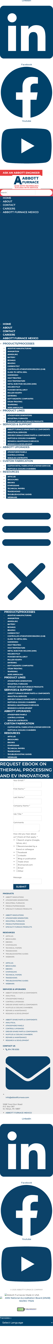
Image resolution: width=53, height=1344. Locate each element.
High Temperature (16, 381)
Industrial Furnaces (17, 418)
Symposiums (13, 485)
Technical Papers (16, 488)
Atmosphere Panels (17, 452)
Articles (11, 477)
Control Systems (15, 455)
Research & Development (19, 444)
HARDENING (12, 375)
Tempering (12, 405)
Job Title (18, 814)
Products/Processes (18, 343)
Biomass (11, 360)
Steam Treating (14, 402)
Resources (11, 471)
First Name (19, 789)
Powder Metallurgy (17, 390)
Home (7, 198)
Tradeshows (13, 491)
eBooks (11, 482)
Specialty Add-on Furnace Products (25, 421)
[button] (26, 270)
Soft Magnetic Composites (20, 399)
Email (20, 868)
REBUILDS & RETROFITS (17, 458)
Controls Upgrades (15, 1002)
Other (20, 871)
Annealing (12, 354)
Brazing (11, 363)
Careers (9, 208)
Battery (11, 357)
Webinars (12, 497)
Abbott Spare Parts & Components (21, 993)
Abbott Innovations (15, 897)
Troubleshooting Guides (19, 494)
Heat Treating (14, 378)
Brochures (13, 480)
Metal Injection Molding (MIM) (21, 384)
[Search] (40, 192)
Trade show (23, 862)
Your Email (19, 780)
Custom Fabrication (18, 460)
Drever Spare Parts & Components (21, 1005)
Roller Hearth (14, 393)
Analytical (11, 996)
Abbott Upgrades (16, 447)
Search (3, 192)
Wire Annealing (15, 407)
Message (17, 877)
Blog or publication (27, 858)
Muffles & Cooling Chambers (21, 438)
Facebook (22, 852)
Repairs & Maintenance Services (23, 441)
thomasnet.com (25, 865)
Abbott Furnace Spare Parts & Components (28, 429)
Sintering (12, 396)
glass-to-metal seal (17, 372)
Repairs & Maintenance (16, 1011)
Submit (21, 886)
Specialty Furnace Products (19, 909)
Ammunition (13, 351)
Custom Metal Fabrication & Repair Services (29, 466)
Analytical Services (17, 432)
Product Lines (14, 410)
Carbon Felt (13, 366)
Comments (18, 822)
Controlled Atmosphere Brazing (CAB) (26, 369)
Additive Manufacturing (19, 348)
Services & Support (17, 424)
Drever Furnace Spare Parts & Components (28, 435)
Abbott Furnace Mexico (21, 212)
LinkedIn (22, 855)
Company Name (21, 806)
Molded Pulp (13, 387)
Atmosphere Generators (19, 415)
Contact (9, 205)
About (7, 201)
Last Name (19, 797)
